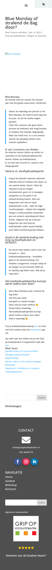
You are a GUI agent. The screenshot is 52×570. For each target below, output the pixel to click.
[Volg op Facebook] (17, 461)
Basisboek (10, 364)
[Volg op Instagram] (26, 461)
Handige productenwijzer (17, 354)
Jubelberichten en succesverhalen (21, 351)
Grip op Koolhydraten (15, 35)
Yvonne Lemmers (18, 32)
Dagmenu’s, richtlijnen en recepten (22, 368)
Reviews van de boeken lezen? (26, 555)
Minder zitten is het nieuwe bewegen (23, 361)
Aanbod (10, 481)
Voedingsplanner (13, 371)
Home (9, 477)
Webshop (11, 485)
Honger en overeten (36, 35)
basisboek (36, 329)
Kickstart (10, 489)
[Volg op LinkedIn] (34, 461)
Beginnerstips (12, 358)
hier (36, 326)
